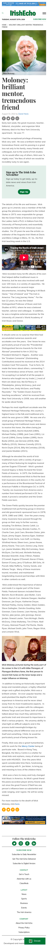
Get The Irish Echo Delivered (24, 859)
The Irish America (24, 912)
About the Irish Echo (24, 923)
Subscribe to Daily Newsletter (24, 854)
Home (4, 25)
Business (24, 903)
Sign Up (24, 191)
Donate (37, 941)
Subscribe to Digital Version (24, 863)
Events (24, 908)
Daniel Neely (23, 114)
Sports (24, 899)
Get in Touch (24, 874)
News (24, 894)
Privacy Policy (24, 927)
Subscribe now (39, 19)
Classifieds (24, 883)
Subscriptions (24, 932)
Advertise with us (24, 879)
